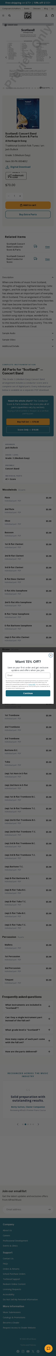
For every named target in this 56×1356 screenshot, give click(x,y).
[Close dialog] (51, 655)
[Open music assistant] (49, 1349)
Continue (28, 693)
